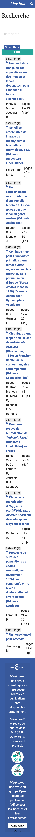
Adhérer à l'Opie (17, 826)
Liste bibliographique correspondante (17, 53)
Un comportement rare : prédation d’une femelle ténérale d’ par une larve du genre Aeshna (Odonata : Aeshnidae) (18, 205)
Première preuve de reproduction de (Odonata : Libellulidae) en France (17, 438)
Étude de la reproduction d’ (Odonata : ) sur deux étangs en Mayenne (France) (18, 511)
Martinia (17, 4)
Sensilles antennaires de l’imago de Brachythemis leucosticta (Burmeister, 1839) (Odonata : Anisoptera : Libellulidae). (19, 145)
